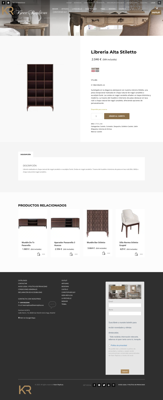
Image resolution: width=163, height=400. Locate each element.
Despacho (117, 126)
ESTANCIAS (78, 3)
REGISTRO (143, 3)
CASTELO (65, 289)
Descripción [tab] (26, 154)
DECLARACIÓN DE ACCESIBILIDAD (30, 292)
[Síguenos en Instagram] (8, 3)
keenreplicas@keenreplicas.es (33, 305)
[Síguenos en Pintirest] (113, 385)
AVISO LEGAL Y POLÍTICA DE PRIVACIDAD (32, 286)
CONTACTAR (22, 283)
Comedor (109, 126)
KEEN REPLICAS (67, 295)
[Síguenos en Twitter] (104, 385)
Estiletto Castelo (127, 126)
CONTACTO (101, 3)
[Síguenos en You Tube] (108, 385)
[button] (38, 254)
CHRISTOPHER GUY (68, 292)
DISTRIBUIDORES (132, 3)
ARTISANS (65, 283)
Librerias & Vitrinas (105, 129)
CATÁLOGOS (22, 280)
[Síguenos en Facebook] (3, 3)
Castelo (102, 126)
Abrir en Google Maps (27, 318)
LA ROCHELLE (66, 298)
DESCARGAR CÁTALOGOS (115, 3)
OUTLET (69, 3)
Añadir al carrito (117, 116)
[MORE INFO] (43, 254)
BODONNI (65, 286)
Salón (136, 126)
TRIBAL (64, 304)
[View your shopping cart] (157, 8)
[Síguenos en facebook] (94, 385)
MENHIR (65, 301)
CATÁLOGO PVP (89, 3)
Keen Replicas (58, 385)
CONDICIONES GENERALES (27, 289)
